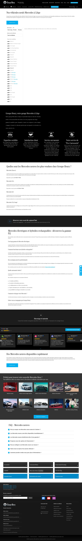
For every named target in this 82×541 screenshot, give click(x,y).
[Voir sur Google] (2, 336)
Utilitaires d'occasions (57, 512)
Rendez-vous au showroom (58, 516)
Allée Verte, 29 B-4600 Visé (43, 507)
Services (19, 7)
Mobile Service (47, 7)
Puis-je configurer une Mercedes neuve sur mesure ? (24, 444)
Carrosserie (24, 7)
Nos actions (68, 520)
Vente (67, 506)
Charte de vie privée (33, 536)
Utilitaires (14, 7)
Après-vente (68, 508)
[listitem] (15, 39)
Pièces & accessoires (70, 512)
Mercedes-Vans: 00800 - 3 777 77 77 (9, 488)
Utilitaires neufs (56, 510)
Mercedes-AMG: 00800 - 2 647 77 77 (10, 486)
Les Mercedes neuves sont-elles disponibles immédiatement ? (26, 433)
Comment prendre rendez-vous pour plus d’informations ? (25, 452)
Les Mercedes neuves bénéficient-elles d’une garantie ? (25, 437)
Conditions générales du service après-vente (56, 536)
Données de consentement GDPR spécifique (10, 532)
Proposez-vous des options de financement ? (22, 441)
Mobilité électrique (38, 7)
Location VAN (31, 7)
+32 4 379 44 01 (45, 513)
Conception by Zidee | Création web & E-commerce (47, 539)
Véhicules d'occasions (57, 508)
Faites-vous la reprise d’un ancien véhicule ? (22, 448)
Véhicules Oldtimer (57, 514)
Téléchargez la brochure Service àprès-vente (11, 528)
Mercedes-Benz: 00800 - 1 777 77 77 (9, 485)
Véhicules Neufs (56, 506)
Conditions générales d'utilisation (23, 536)
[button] (1, 341)
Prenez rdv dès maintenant (50, 267)
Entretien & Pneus (69, 510)
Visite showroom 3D (6, 530)
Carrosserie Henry (69, 516)
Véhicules (7, 7)
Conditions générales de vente (43, 536)
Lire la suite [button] (3, 345)
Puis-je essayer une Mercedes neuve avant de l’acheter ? (25, 429)
